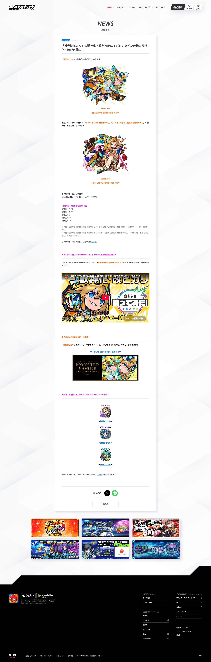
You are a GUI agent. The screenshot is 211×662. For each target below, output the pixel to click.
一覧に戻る (105, 504)
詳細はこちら (105, 421)
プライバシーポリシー (46, 656)
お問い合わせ (60, 656)
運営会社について (30, 656)
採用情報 (70, 656)
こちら (94, 241)
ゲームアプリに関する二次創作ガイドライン (89, 656)
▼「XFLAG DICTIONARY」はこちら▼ (105, 352)
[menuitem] (110, 7)
